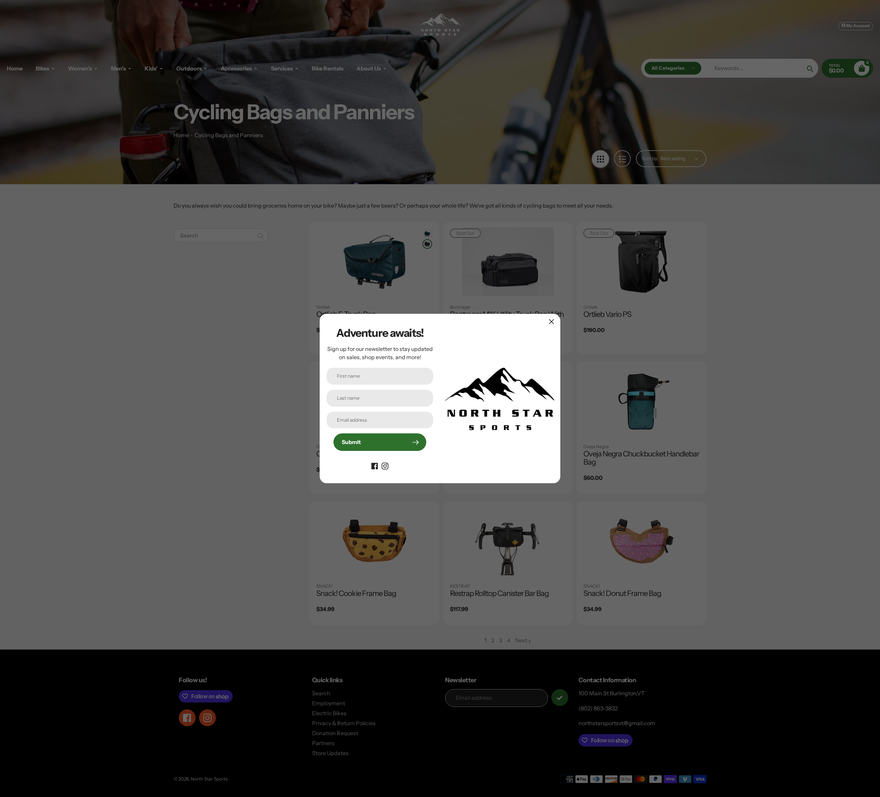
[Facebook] (374, 465)
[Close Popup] (551, 321)
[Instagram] (385, 465)
